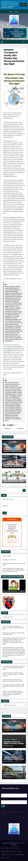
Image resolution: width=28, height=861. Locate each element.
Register (16, 11)
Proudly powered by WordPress (9, 842)
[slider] (13, 591)
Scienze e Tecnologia (8, 49)
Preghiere (11, 11)
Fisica (5, 723)
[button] (23, 41)
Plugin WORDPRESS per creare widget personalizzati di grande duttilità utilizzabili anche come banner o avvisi (13, 570)
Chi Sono (19, 851)
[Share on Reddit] (8, 425)
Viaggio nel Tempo (5, 851)
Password (5, 505)
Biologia (5, 770)
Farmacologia (7, 739)
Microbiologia (14, 739)
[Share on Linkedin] (12, 425)
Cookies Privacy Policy (14, 848)
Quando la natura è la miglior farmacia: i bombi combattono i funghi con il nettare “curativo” (13, 674)
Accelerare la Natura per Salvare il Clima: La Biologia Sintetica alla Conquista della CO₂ (13, 686)
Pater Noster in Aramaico (9, 559)
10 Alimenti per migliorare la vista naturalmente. (19, 428)
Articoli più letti (13, 851)
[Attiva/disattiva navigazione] (26, 42)
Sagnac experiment (8, 350)
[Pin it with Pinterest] (10, 425)
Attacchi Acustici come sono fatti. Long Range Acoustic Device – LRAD (8, 428)
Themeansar (14, 844)
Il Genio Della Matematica (18, 854)
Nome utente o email (7, 499)
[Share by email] (14, 425)
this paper (15, 254)
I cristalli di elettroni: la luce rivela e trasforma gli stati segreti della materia (13, 759)
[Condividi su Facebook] (4, 425)
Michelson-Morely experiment (15, 346)
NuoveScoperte (10, 723)
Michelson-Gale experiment (12, 348)
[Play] (4, 591)
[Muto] (21, 591)
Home (2, 848)
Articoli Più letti (6, 556)
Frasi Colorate (4, 854)
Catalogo (10, 854)
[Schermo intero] (23, 591)
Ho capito (23, 4)
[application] (14, 586)
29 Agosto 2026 (9, 730)
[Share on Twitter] (6, 425)
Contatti (6, 848)
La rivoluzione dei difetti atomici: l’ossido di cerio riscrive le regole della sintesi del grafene (13, 668)
